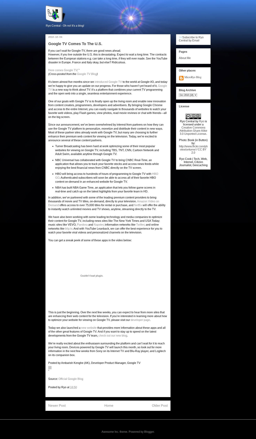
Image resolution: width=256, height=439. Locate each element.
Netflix (138, 205)
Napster (98, 224)
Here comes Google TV (62, 70)
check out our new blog (113, 335)
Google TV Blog (87, 74)
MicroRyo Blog (192, 77)
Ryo (201, 121)
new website (89, 327)
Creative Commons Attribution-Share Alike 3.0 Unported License (193, 130)
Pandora (82, 224)
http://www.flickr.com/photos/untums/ (193, 148)
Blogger (149, 431)
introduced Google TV (108, 81)
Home (108, 405)
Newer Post (57, 405)
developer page (140, 319)
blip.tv (68, 228)
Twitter (140, 224)
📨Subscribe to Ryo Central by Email (191, 39)
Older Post (160, 405)
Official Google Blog (71, 378)
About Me (185, 58)
